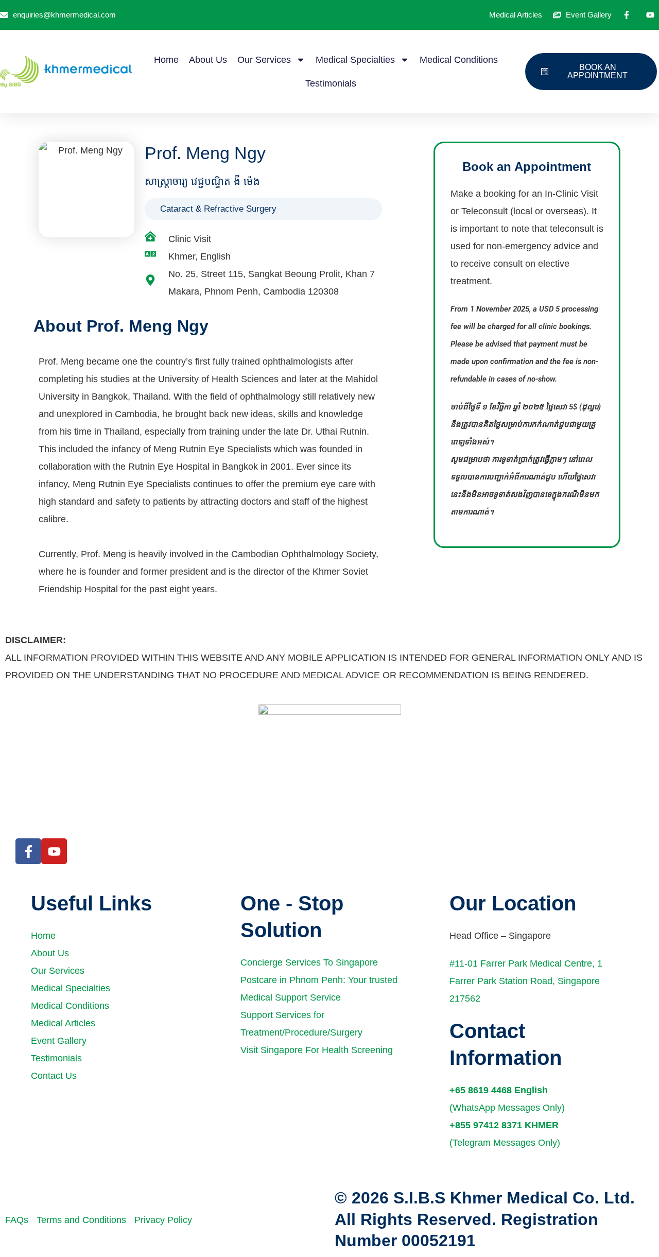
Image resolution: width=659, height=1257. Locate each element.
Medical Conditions (459, 60)
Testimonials (330, 83)
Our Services (264, 60)
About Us (208, 60)
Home (166, 60)
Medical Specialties (355, 60)
